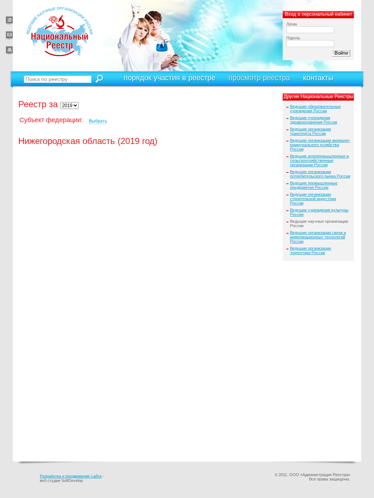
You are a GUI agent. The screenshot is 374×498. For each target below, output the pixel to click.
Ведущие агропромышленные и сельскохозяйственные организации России (319, 160)
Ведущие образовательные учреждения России (315, 108)
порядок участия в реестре (169, 78)
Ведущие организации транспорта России (310, 131)
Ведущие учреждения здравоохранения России (313, 120)
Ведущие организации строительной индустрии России (313, 198)
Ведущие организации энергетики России (310, 250)
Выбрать (98, 121)
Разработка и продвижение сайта (71, 476)
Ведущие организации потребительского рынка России (320, 174)
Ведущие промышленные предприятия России (313, 185)
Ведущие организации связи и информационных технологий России (318, 237)
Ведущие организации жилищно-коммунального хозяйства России (320, 144)
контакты (318, 78)
